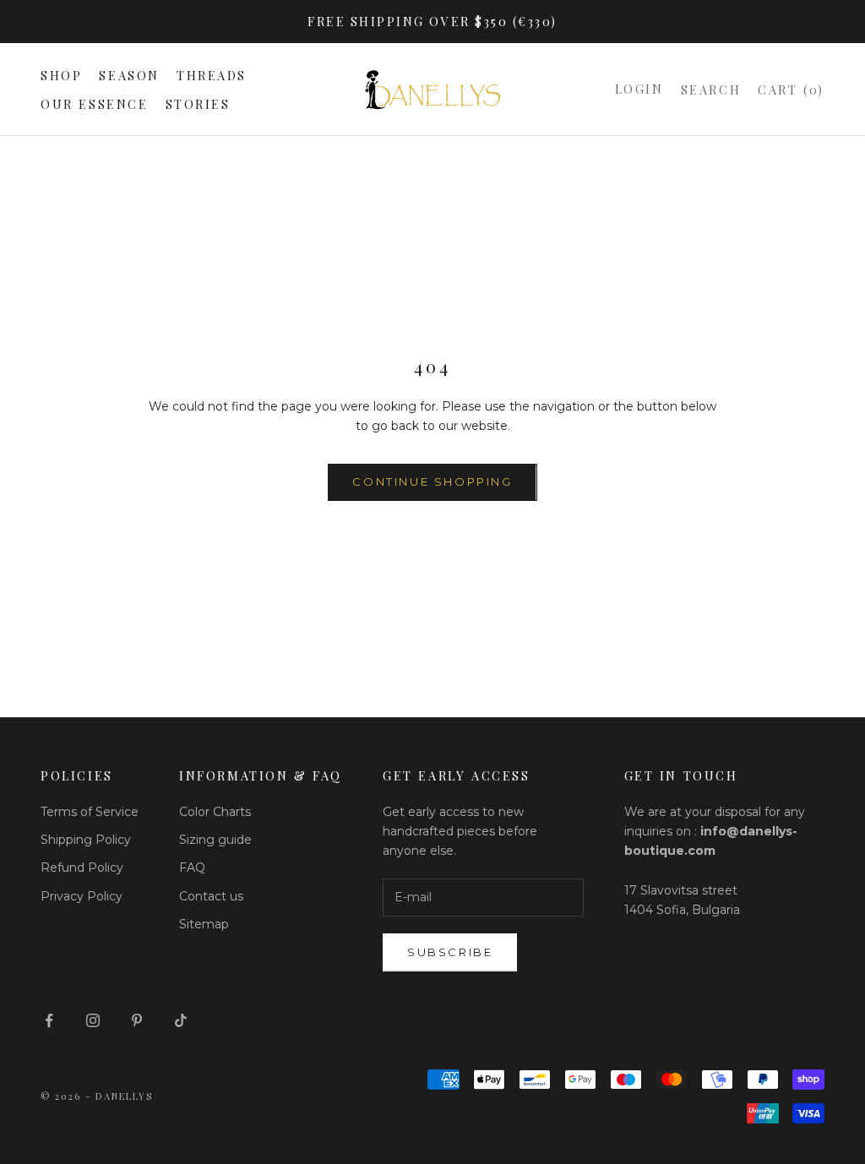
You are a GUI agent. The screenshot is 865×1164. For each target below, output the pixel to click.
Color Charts (215, 811)
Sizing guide (215, 839)
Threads (212, 75)
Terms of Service (90, 811)
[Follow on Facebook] (49, 1020)
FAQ (192, 867)
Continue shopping (432, 481)
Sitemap (204, 924)
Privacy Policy (81, 896)
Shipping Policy (86, 839)
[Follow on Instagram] (92, 1020)
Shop (61, 75)
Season (129, 75)
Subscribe (449, 952)
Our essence (95, 103)
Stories (198, 103)
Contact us (211, 896)
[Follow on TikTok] (180, 1020)
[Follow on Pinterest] (136, 1020)
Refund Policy (82, 867)
